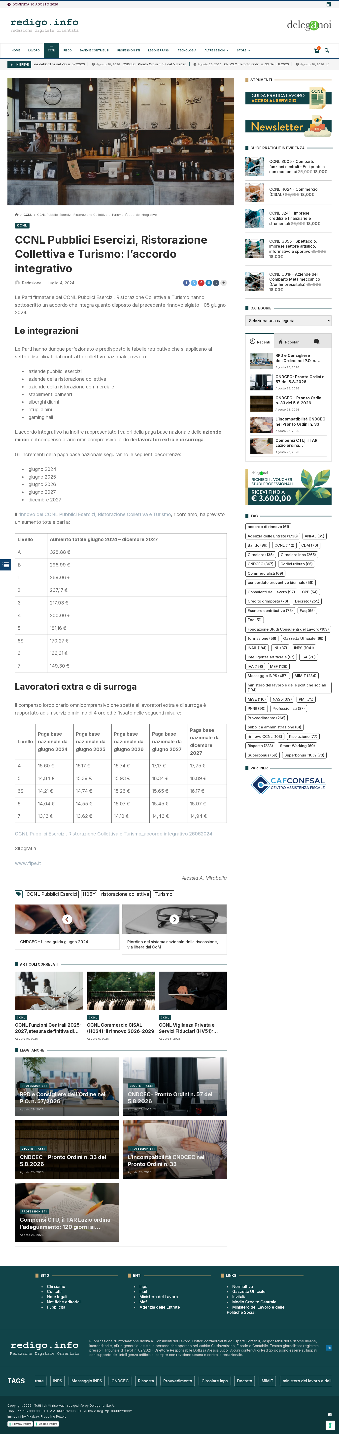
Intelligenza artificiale (271, 657)
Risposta (260, 745)
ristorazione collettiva (125, 894)
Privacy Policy (21, 1424)
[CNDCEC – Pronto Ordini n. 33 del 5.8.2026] (261, 404)
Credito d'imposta (268, 601)
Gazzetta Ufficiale (303, 638)
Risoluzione (303, 736)
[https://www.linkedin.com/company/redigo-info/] (329, 4)
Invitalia (239, 1296)
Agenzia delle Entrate (273, 536)
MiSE (257, 699)
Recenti (263, 342)
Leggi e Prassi (141, 1085)
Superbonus (262, 755)
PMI (306, 699)
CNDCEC (260, 564)
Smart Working (297, 745)
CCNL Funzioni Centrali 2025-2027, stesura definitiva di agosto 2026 (48, 1028)
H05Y (89, 894)
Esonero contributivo (270, 610)
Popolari (292, 342)
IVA (255, 666)
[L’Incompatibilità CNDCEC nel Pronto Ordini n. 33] (261, 425)
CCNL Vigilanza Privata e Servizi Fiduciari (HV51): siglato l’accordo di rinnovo (189, 1028)
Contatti (54, 1291)
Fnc (255, 619)
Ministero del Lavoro (158, 1296)
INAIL (257, 647)
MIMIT (305, 675)
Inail (143, 1291)
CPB (310, 592)
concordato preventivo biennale (280, 582)
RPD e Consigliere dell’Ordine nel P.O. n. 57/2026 (62, 1098)
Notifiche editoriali (64, 1301)
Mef (143, 1301)
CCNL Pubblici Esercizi (52, 894)
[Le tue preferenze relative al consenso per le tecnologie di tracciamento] (330, 1425)
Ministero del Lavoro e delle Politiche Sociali (256, 1310)
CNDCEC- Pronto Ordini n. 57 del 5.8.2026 (116, 64)
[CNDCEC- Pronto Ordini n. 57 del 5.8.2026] (261, 382)
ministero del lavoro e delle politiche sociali (287, 687)
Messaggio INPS (268, 675)
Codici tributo (296, 564)
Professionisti (34, 1085)
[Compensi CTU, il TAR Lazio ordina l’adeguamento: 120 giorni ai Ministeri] (261, 446)
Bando (258, 545)
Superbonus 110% (304, 755)
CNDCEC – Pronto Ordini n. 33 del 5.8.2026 (218, 64)
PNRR (257, 708)
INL (280, 647)
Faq (307, 610)
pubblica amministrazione (274, 727)
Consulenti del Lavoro (271, 592)
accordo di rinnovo (268, 526)
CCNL (28, 215)
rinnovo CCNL (265, 736)
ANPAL (314, 536)
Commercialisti (265, 573)
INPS (304, 647)
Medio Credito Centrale (254, 1301)
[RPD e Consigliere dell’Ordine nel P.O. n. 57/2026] (261, 361)
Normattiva (242, 1286)
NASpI (282, 699)
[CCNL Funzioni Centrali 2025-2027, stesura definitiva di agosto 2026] (49, 991)
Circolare (261, 554)
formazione (262, 638)
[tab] (259, 340)
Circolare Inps (298, 554)
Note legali (57, 1296)
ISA (309, 657)
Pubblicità (56, 1307)
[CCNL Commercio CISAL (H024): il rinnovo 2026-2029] (121, 991)
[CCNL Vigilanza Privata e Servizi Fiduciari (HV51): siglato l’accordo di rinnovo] (193, 991)
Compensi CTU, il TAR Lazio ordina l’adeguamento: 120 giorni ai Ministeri (65, 1223)
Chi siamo (56, 1286)
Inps (143, 1286)
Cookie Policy (48, 1424)
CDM (309, 545)
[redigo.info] (44, 26)
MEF (278, 666)
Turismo (163, 894)
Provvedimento (266, 718)
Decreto (307, 601)
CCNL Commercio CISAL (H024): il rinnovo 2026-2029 (120, 1028)
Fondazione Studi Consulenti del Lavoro (288, 629)
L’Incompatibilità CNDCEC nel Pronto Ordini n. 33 (166, 1161)
